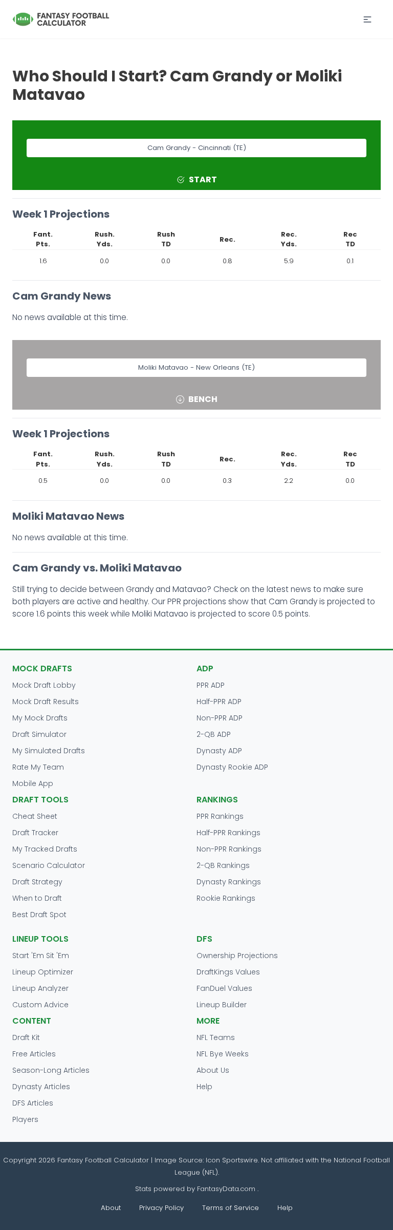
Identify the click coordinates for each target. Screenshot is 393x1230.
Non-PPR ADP (219, 718)
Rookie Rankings (225, 898)
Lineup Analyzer (40, 988)
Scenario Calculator (48, 865)
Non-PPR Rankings (228, 849)
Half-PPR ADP (219, 701)
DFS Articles (32, 1103)
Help (204, 1086)
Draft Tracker (35, 833)
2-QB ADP (213, 734)
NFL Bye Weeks (222, 1054)
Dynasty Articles (41, 1086)
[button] (367, 19)
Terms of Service (230, 1208)
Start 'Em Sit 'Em (40, 955)
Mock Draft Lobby (44, 685)
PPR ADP (210, 685)
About (111, 1208)
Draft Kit (26, 1037)
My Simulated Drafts (48, 751)
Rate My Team (38, 767)
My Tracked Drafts (44, 849)
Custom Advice (40, 1005)
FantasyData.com (227, 1189)
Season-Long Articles (51, 1070)
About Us (212, 1070)
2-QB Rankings (223, 865)
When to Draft (37, 898)
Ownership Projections (237, 955)
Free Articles (34, 1054)
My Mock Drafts (40, 718)
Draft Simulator (39, 734)
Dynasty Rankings (228, 882)
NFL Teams (215, 1037)
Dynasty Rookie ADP (232, 767)
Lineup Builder (221, 1005)
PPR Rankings (220, 816)
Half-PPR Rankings (228, 833)
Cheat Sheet (34, 816)
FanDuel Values (224, 988)
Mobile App (32, 783)
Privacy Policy (161, 1208)
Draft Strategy (37, 882)
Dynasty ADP (219, 751)
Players (25, 1119)
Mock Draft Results (45, 701)
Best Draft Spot (39, 914)
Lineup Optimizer (42, 972)
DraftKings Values (228, 972)
